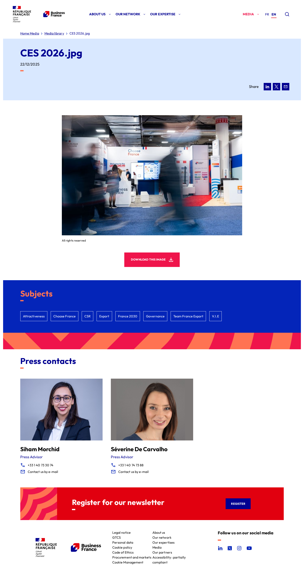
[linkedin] (220, 548)
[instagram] (239, 548)
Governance (155, 316)
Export (104, 316)
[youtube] (249, 548)
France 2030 (128, 316)
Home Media (29, 33)
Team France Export (188, 316)
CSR (87, 316)
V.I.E (215, 316)
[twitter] (230, 548)
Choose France (64, 316)
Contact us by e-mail (43, 472)
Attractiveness (34, 316)
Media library (54, 33)
